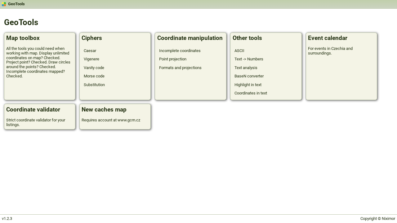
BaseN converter (249, 76)
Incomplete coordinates (180, 50)
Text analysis (245, 67)
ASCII (239, 50)
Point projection (172, 59)
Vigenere (91, 59)
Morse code (94, 76)
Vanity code (94, 67)
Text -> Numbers (248, 59)
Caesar (90, 50)
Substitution (94, 84)
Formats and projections (180, 67)
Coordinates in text (250, 93)
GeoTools (16, 4)
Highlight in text (247, 84)
